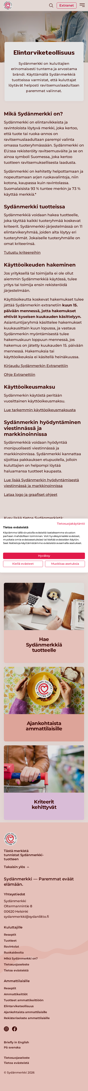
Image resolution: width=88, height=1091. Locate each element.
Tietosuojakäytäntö (71, 523)
